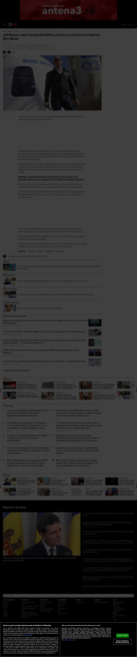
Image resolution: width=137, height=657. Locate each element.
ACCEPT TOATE (122, 635)
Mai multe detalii (27, 635)
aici (4, 647)
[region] (68, 639)
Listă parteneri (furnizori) (69, 640)
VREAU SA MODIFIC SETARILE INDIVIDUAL (122, 641)
